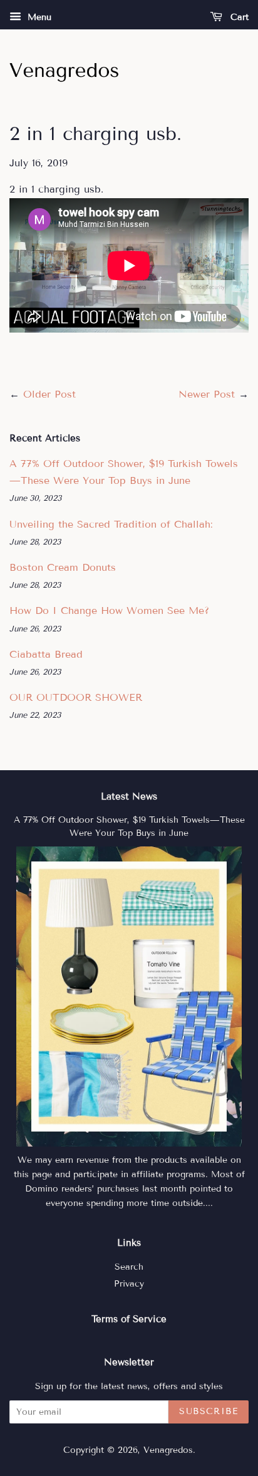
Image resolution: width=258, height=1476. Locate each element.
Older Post (49, 394)
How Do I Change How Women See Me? (109, 610)
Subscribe (208, 1411)
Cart (238, 17)
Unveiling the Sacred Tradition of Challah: (111, 524)
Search (129, 1267)
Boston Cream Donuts (62, 567)
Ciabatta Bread (46, 654)
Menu (37, 17)
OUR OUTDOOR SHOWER (75, 697)
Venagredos (168, 1450)
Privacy (129, 1283)
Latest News (129, 796)
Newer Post (206, 394)
